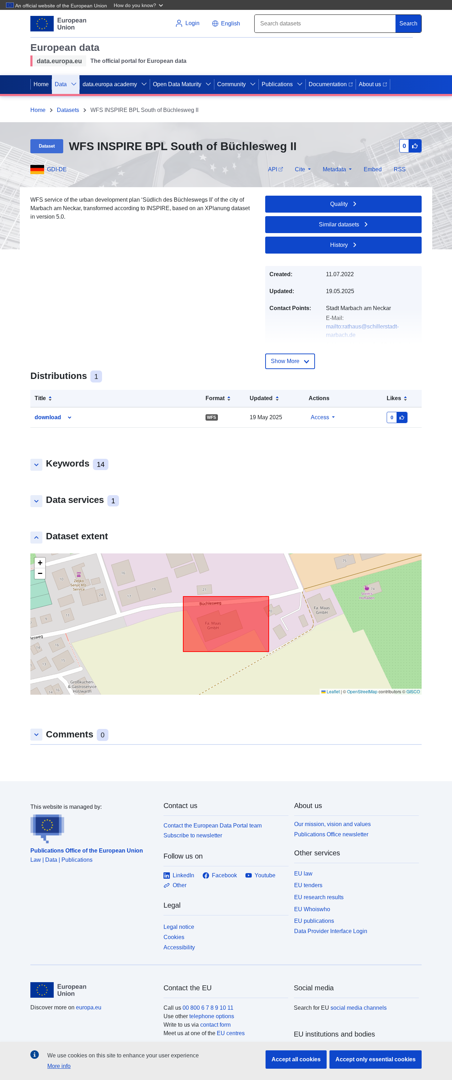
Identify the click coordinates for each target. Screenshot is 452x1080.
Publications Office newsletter (331, 834)
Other (179, 885)
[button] (139, 5)
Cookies (173, 937)
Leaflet (333, 691)
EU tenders (308, 885)
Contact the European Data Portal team (212, 826)
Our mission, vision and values (332, 824)
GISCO (413, 691)
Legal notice (178, 927)
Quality (339, 204)
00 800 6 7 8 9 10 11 (208, 1008)
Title (40, 398)
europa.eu (88, 1007)
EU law (303, 874)
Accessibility (179, 947)
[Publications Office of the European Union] (92, 827)
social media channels (359, 1008)
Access (320, 417)
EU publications (314, 921)
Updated (261, 398)
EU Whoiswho (312, 909)
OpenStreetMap (362, 691)
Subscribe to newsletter (192, 835)
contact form (215, 1025)
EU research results (319, 897)
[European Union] (92, 990)
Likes (394, 398)
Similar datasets (339, 224)
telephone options (211, 1016)
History (339, 245)
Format (215, 398)
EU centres (231, 1033)
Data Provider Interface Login (330, 931)
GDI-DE (57, 169)
